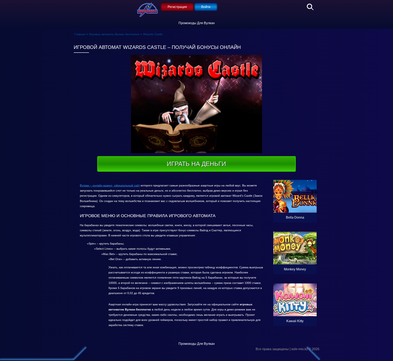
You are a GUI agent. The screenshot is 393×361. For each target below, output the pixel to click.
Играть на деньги (196, 163)
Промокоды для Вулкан (196, 23)
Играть (303, 217)
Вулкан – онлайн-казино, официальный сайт (110, 185)
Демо (295, 207)
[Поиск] (308, 6)
